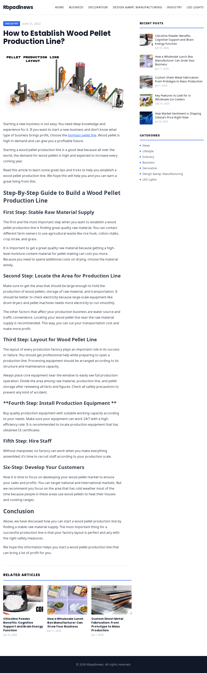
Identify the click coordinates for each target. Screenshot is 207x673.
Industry (174, 7)
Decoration (98, 7)
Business (76, 7)
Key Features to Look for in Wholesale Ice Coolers (173, 97)
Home (59, 7)
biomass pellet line (82, 135)
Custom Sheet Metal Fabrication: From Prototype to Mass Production (107, 625)
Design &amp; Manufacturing (137, 7)
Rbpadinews (18, 7)
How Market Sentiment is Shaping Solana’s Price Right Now (178, 115)
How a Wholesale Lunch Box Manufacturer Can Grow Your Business (65, 623)
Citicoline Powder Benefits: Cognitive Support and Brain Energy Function (23, 625)
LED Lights (195, 7)
